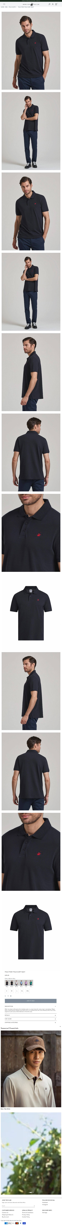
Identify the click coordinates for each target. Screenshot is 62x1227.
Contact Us (5, 1212)
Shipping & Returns (7, 1215)
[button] (31, 1006)
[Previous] (55, 1028)
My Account (5, 1217)
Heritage (44, 1212)
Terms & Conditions (27, 1212)
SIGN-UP (24, 1)
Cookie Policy (26, 1217)
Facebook (45, 1202)
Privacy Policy (26, 1215)
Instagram (45, 1204)
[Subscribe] (33, 1206)
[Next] (60, 1026)
